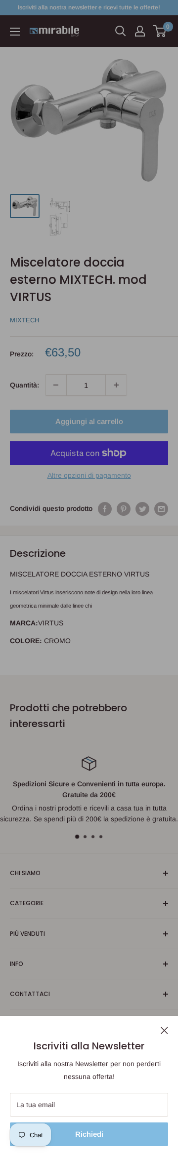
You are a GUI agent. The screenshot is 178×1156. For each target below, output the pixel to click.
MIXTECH (24, 320)
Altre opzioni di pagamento (89, 475)
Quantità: (24, 385)
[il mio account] (140, 31)
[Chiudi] (164, 1030)
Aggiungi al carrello (89, 421)
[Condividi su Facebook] (105, 508)
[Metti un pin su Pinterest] (124, 508)
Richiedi (89, 1134)
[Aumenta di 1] (116, 385)
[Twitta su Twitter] (142, 508)
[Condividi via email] (161, 508)
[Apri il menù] (15, 32)
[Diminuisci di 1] (55, 385)
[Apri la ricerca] (120, 31)
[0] (160, 31)
